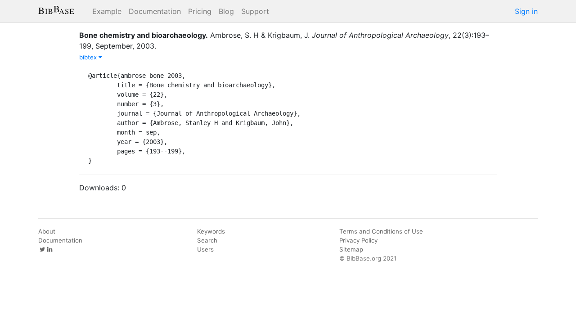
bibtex (89, 57)
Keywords (211, 231)
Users (205, 249)
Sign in (526, 11)
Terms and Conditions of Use (381, 231)
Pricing (200, 11)
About (46, 231)
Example (107, 11)
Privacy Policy (358, 240)
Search (207, 240)
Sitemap (351, 249)
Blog (226, 11)
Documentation (155, 11)
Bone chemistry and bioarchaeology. (143, 35)
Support (255, 11)
